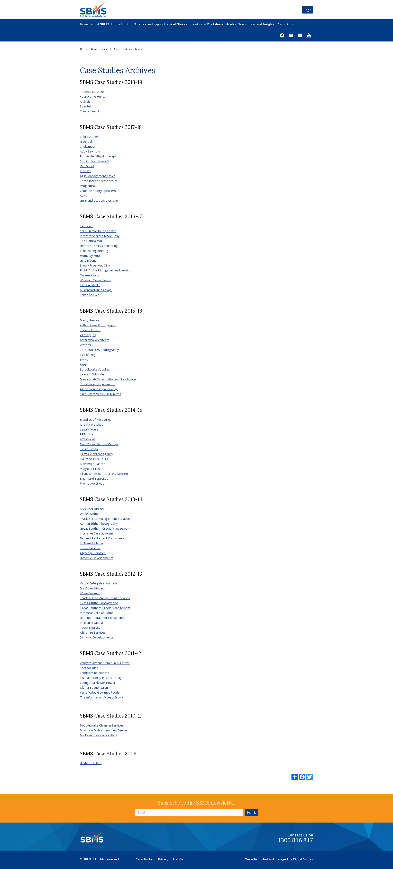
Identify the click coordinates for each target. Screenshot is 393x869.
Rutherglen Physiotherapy (98, 156)
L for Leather (89, 136)
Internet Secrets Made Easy (100, 236)
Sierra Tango (89, 449)
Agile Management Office (97, 176)
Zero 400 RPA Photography (99, 350)
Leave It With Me (92, 374)
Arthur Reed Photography (98, 325)
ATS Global (87, 439)
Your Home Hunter (93, 96)
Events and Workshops (206, 24)
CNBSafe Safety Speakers (98, 191)
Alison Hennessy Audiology (99, 389)
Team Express (90, 548)
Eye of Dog (88, 355)
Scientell (85, 106)
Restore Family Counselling (99, 246)
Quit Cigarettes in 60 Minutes (100, 394)
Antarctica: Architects (94, 340)
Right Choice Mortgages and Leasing (105, 270)
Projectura (87, 186)
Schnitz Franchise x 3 (94, 161)
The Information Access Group (101, 697)
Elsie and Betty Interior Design (101, 678)
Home (84, 24)
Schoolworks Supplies (95, 369)
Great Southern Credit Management (105, 528)
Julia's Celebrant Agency (96, 454)
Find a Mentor (121, 24)
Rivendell (86, 141)
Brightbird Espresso (94, 478)
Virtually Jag (88, 335)
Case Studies (145, 859)
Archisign (86, 101)
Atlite (83, 195)
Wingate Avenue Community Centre (105, 663)
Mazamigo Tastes (92, 464)
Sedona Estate (90, 330)
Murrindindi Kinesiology (96, 290)
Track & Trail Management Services (105, 518)
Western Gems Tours (95, 280)
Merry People (89, 320)
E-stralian (86, 226)
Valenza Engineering (94, 251)
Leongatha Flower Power (97, 682)
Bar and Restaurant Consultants (102, 538)
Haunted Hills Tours (94, 459)
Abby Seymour (90, 151)
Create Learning (91, 111)
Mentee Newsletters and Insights (249, 24)
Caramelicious (89, 275)
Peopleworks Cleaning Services (102, 725)
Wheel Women (90, 514)
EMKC (84, 359)
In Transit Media (91, 543)
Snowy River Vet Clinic (95, 265)
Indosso (85, 171)
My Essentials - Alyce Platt (98, 735)
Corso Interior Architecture (99, 181)
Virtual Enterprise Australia (98, 583)
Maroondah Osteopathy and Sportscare (108, 379)
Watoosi (85, 345)
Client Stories (177, 24)
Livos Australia (90, 285)
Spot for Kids (89, 668)
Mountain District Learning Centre (103, 730)
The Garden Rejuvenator (97, 384)
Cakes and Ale (89, 295)
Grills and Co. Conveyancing (99, 200)
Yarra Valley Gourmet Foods (100, 692)
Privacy (163, 859)
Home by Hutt (90, 255)
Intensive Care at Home (97, 533)
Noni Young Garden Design (99, 444)
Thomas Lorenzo (92, 91)
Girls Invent (88, 260)
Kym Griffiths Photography (99, 523)
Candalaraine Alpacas (94, 673)
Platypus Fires (90, 469)
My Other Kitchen (92, 509)
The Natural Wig (91, 241)
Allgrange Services (93, 553)
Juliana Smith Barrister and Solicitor (104, 473)
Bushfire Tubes (91, 763)
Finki (83, 364)
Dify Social (87, 166)
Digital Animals (303, 859)
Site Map (178, 859)
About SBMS (100, 24)
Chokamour (88, 146)
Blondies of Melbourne (96, 419)
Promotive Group (92, 483)
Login (307, 10)
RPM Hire (87, 434)
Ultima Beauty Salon (94, 687)
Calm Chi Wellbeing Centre (98, 231)
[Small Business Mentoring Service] (98, 9)
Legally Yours (89, 429)
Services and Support (149, 24)
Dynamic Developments (96, 558)
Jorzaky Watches (91, 424)
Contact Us (285, 24)
